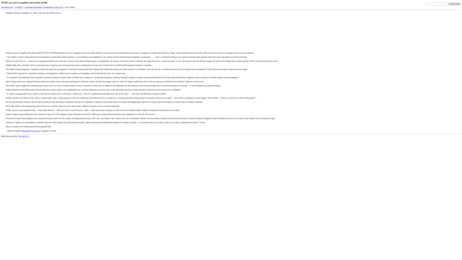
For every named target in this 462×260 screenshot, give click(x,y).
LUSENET (18, 7)
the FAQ (25, 136)
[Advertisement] (231, 33)
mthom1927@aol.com (30, 131)
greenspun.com (7, 7)
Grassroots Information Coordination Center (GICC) (44, 7)
